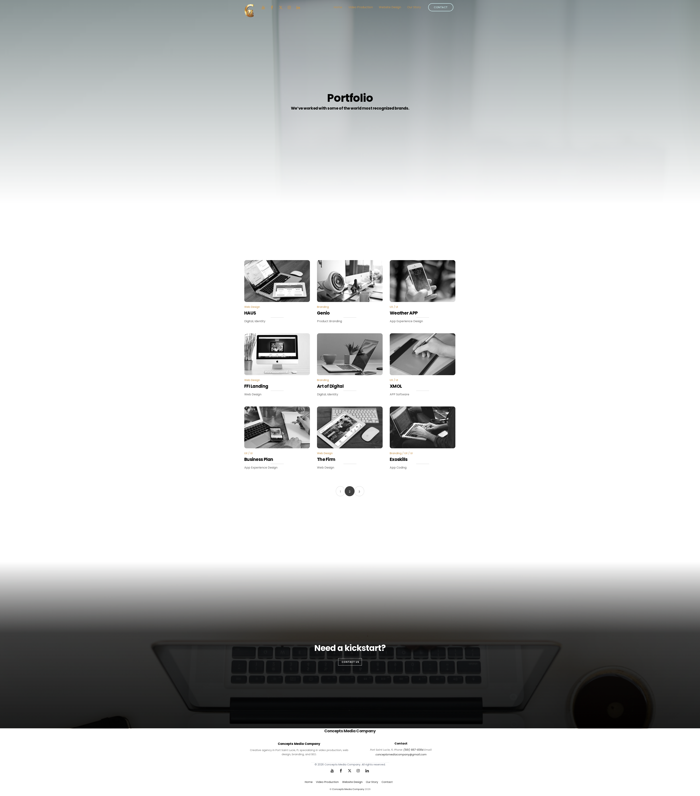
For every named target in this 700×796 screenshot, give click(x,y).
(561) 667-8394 (413, 750)
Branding (323, 307)
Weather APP (404, 313)
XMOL (396, 386)
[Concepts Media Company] (249, 15)
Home (338, 7)
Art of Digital (330, 386)
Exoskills (399, 459)
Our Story (414, 7)
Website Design (390, 7)
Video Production (360, 7)
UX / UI (394, 307)
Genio (323, 313)
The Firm (326, 459)
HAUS (250, 313)
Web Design (252, 307)
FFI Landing (256, 386)
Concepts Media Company (348, 789)
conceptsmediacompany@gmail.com (401, 754)
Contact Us (350, 661)
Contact (441, 7)
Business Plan (258, 459)
